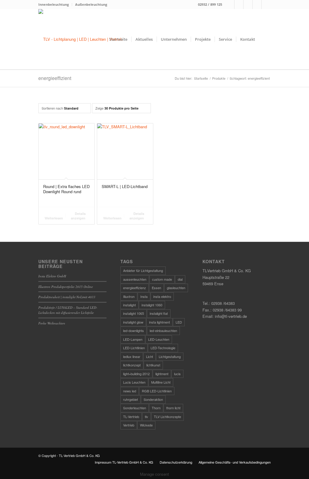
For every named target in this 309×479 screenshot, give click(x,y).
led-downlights (133, 330)
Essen (156, 287)
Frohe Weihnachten (51, 323)
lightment (161, 373)
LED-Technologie (163, 347)
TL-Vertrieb (131, 416)
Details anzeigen (78, 215)
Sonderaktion (153, 399)
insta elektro (162, 296)
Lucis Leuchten (134, 382)
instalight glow (133, 322)
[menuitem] (55, 4)
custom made (162, 279)
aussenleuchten (134, 279)
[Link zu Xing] (257, 4)
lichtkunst (153, 364)
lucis (177, 373)
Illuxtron (129, 296)
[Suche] (265, 39)
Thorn (156, 407)
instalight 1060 (152, 304)
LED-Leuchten (158, 339)
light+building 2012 (136, 373)
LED (179, 322)
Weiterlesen (54, 218)
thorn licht (173, 407)
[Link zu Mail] (248, 4)
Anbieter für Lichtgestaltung (143, 270)
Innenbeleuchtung (53, 4)
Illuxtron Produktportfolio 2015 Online (65, 286)
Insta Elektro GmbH (52, 276)
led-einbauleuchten (163, 330)
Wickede (146, 425)
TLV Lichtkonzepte (167, 416)
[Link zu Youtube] (266, 4)
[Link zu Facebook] (229, 4)
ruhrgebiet (130, 399)
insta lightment (159, 322)
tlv (146, 416)
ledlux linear (131, 356)
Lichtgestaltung (170, 356)
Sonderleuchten (134, 407)
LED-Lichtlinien (134, 347)
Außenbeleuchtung (91, 4)
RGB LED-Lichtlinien (157, 390)
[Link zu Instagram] (238, 4)
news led (129, 390)
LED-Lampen (132, 339)
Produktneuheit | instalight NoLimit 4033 (66, 297)
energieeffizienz (134, 287)
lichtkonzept (132, 364)
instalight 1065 (133, 313)
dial (180, 279)
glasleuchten (176, 287)
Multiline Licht (160, 382)
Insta (144, 296)
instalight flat (159, 313)
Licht (149, 356)
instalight (129, 304)
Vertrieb (128, 425)
